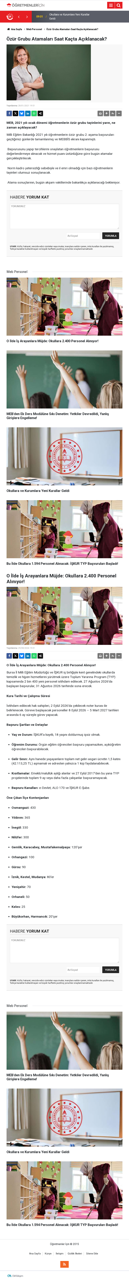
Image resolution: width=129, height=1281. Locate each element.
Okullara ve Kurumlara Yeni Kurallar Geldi (69, 16)
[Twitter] (15, 113)
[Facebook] (9, 113)
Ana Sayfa (16, 29)
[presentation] (18, 17)
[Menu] (111, 5)
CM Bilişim (17, 1276)
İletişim (59, 1253)
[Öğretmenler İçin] (25, 5)
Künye (48, 1253)
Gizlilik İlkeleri (75, 1253)
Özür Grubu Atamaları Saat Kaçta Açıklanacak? (72, 29)
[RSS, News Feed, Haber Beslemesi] (64, 1264)
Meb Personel (34, 29)
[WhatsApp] (34, 113)
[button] (106, 113)
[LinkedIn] (28, 113)
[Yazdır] (100, 113)
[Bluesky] (21, 113)
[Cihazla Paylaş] (40, 113)
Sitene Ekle (92, 1253)
